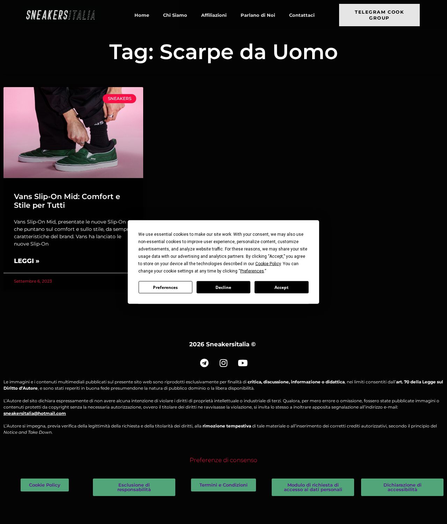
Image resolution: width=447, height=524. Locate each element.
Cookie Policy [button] (268, 263)
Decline (223, 287)
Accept (281, 287)
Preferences (165, 287)
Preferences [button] (252, 271)
